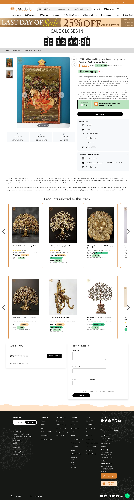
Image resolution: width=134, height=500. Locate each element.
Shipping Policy (62, 432)
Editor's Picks (76, 454)
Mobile (92, 379)
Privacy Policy (110, 391)
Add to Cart (100, 114)
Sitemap (89, 450)
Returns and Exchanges (95, 163)
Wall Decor (37, 51)
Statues (43, 421)
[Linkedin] (116, 421)
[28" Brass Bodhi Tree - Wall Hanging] (25, 314)
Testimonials (75, 443)
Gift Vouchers (91, 446)
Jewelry (43, 428)
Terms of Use (101, 391)
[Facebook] (102, 421)
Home (7, 51)
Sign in (103, 2)
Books (43, 424)
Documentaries (77, 439)
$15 (86, 105)
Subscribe (30, 422)
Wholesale (90, 432)
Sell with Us (90, 428)
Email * (74, 379)
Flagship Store (105, 438)
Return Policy (61, 424)
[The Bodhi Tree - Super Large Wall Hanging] (25, 243)
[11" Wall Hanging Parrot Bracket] (63, 314)
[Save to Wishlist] (74, 60)
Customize (90, 424)
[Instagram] (113, 421)
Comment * (76, 350)
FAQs (73, 424)
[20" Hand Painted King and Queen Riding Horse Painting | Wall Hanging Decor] (9, 63)
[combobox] (71, 9)
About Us (74, 421)
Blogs (73, 435)
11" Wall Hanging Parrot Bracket (60, 317)
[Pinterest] (109, 421)
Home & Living (16, 51)
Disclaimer (60, 421)
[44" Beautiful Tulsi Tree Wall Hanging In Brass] (100, 314)
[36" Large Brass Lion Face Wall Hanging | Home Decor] (100, 243)
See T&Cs (21, 140)
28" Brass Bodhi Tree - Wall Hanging (24, 317)
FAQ (122, 2)
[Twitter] (105, 421)
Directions (103, 446)
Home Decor (28, 51)
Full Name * (76, 367)
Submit (81, 395)
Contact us (113, 2)
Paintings (44, 435)
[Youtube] (119, 421)
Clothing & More (47, 432)
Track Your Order (92, 443)
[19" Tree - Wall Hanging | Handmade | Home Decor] (63, 243)
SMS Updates (91, 454)
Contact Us (90, 421)
